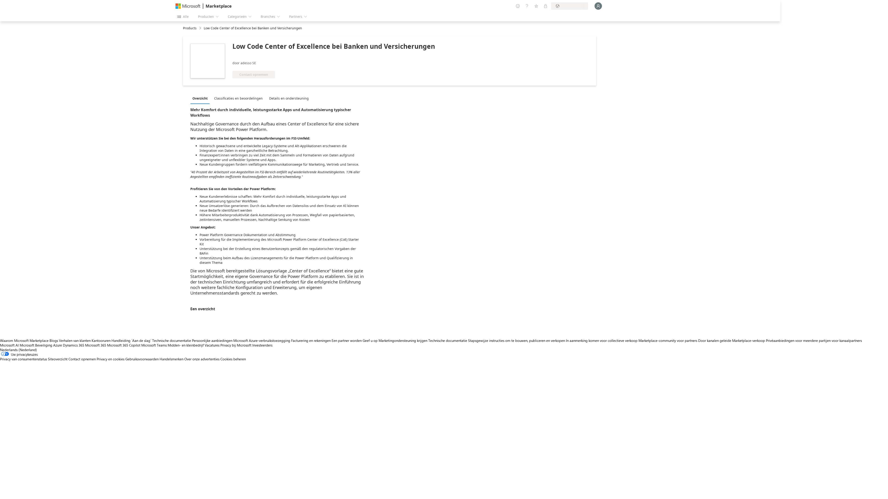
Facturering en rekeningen (311, 340)
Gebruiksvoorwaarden (142, 359)
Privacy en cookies (110, 359)
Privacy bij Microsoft (235, 345)
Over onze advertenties (201, 359)
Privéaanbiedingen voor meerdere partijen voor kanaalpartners (814, 340)
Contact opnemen (82, 359)
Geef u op (370, 340)
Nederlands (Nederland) (18, 349)
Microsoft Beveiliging (36, 345)
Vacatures (212, 345)
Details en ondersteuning (289, 98)
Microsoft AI (9, 345)
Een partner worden (347, 340)
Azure (57, 345)
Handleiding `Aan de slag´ (131, 340)
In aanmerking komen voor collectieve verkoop (602, 340)
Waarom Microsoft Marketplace (24, 340)
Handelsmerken (171, 359)
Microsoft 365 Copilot (123, 345)
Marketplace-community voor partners (667, 340)
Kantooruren (101, 340)
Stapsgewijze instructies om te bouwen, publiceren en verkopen (516, 340)
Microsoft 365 (95, 345)
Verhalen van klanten (75, 340)
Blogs (53, 340)
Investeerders (262, 345)
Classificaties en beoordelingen (238, 98)
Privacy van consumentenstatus (23, 359)
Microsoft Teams (154, 345)
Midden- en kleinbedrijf (186, 345)
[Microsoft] (188, 6)
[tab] (201, 98)
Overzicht (200, 98)
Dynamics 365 (73, 345)
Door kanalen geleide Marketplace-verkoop (731, 340)
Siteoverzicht (58, 359)
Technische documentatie (171, 340)
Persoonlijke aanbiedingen (212, 340)
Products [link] (190, 28)
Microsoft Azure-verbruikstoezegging (262, 340)
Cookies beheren (233, 359)
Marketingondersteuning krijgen (403, 340)
